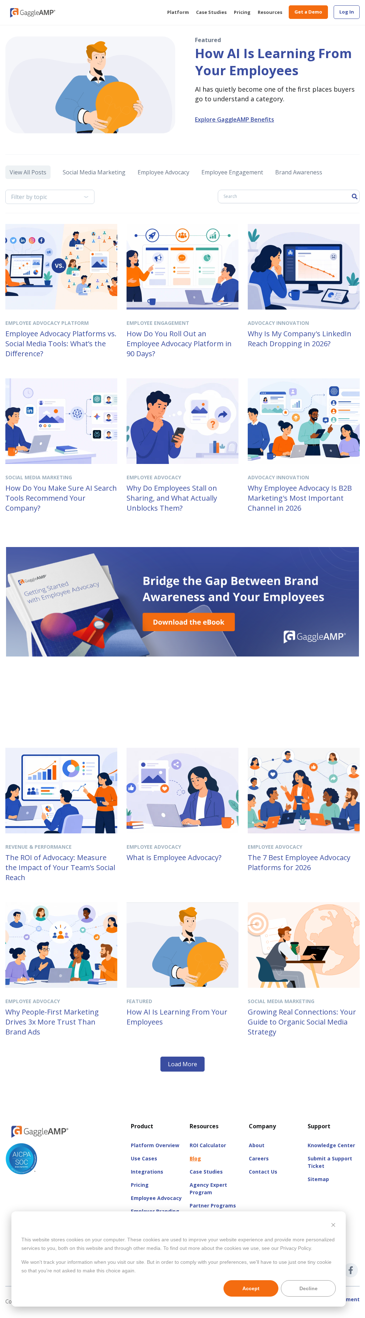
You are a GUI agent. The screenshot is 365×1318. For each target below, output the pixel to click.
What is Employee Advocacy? (174, 857)
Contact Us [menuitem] (263, 1171)
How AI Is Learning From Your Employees (273, 62)
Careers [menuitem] (259, 1158)
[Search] (355, 196)
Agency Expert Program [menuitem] (208, 1188)
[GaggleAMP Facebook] (351, 1270)
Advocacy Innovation (278, 323)
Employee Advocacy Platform (47, 323)
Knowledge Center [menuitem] (331, 1145)
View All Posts (28, 172)
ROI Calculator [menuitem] (208, 1145)
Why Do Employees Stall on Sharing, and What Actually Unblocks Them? (172, 498)
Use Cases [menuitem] (144, 1158)
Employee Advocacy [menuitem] (156, 1198)
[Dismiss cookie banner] (333, 1225)
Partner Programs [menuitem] (213, 1205)
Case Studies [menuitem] (211, 12)
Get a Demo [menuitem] (308, 12)
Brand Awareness (298, 172)
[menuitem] (347, 12)
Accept (250, 1288)
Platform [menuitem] (178, 12)
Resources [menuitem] (270, 12)
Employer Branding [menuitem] (155, 1211)
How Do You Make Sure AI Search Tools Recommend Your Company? (61, 498)
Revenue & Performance (38, 846)
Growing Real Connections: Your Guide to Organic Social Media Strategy (302, 1022)
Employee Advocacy (163, 172)
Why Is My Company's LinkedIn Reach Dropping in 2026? (299, 338)
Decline (308, 1288)
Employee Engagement (232, 172)
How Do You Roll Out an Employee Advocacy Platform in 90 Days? (179, 343)
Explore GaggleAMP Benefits (234, 119)
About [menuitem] (256, 1145)
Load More (182, 1064)
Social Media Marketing (94, 172)
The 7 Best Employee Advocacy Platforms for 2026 (299, 862)
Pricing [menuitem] (242, 12)
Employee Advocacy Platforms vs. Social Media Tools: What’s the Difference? (61, 343)
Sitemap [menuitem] (318, 1179)
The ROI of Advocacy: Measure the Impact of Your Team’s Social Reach (60, 867)
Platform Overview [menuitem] (155, 1145)
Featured (139, 1001)
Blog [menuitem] (195, 1158)
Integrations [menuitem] (147, 1171)
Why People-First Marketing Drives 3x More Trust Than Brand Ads (52, 1022)
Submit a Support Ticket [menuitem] (330, 1162)
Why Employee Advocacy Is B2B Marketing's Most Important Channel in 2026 (300, 498)
